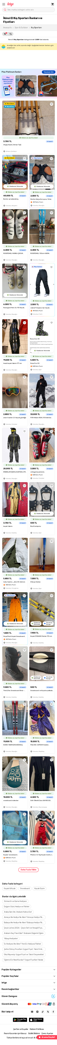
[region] (29, 86)
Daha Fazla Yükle (28, 870)
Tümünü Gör (48, 72)
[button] (3, 4)
